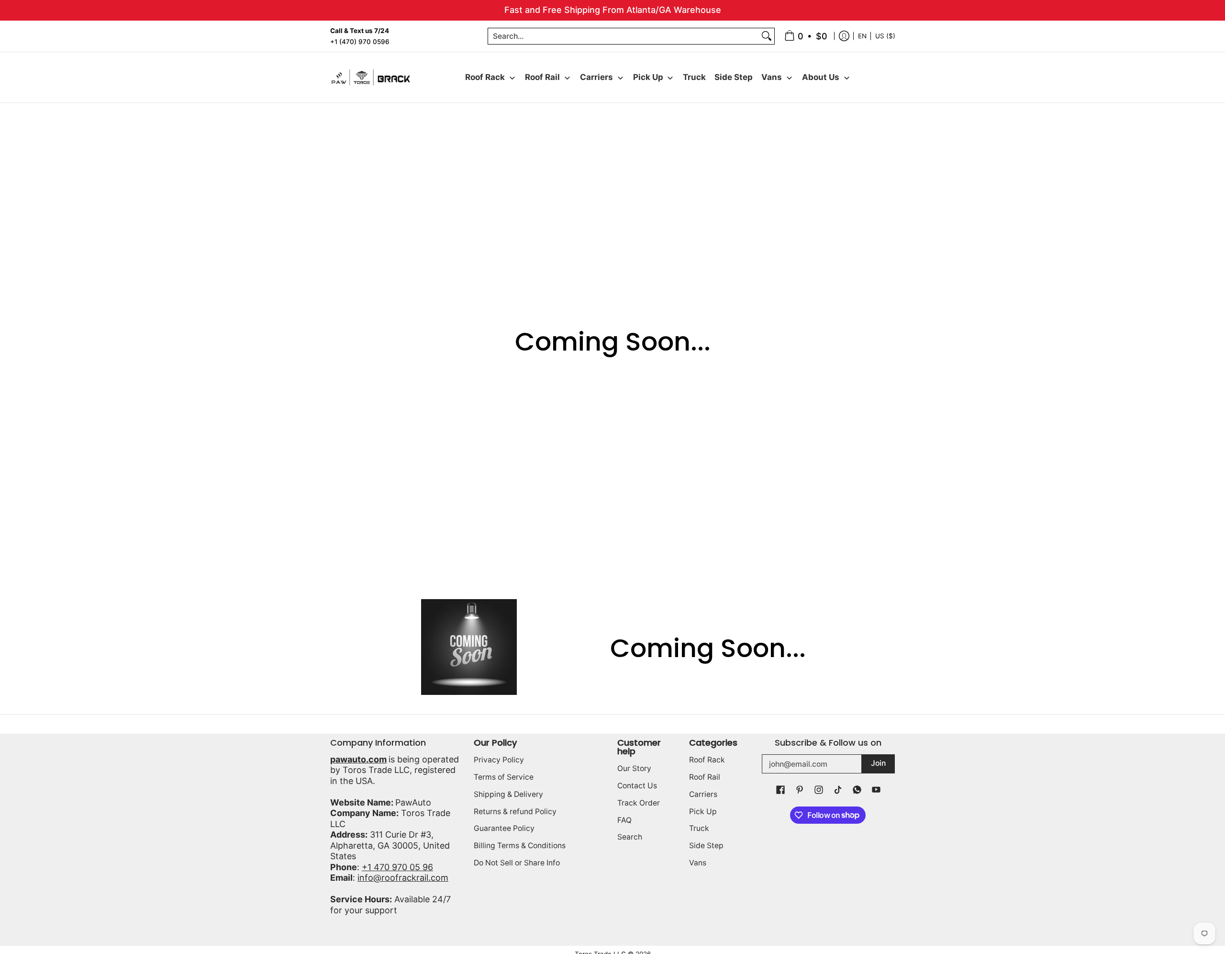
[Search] (766, 36)
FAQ (624, 820)
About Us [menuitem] (820, 77)
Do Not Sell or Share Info (517, 862)
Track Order (638, 802)
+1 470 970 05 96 (397, 867)
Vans (697, 862)
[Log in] (844, 36)
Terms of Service (504, 777)
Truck (699, 828)
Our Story (634, 768)
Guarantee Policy (504, 828)
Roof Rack (707, 759)
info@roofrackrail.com (402, 878)
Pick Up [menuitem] (648, 77)
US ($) (885, 35)
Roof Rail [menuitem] (542, 77)
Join (878, 763)
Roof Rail (704, 777)
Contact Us (637, 785)
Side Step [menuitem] (733, 77)
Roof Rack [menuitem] (485, 77)
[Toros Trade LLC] (371, 77)
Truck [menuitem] (694, 77)
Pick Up (703, 811)
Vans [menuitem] (771, 77)
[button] (780, 790)
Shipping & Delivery (508, 794)
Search (629, 836)
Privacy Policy (499, 759)
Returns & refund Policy (515, 811)
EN (862, 35)
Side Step (706, 845)
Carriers (703, 794)
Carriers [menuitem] (596, 77)
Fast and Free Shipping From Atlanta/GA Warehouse (612, 10)
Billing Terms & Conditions (520, 845)
